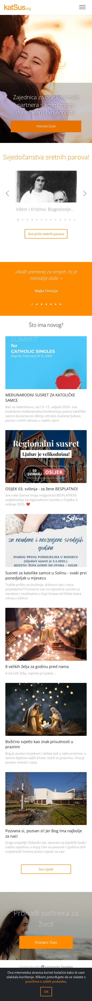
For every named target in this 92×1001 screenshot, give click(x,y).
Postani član (46, 126)
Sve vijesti (46, 869)
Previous (7, 193)
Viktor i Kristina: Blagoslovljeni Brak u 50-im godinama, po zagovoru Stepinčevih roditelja (47, 209)
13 (74, 219)
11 (65, 219)
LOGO (19, 7)
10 (60, 219)
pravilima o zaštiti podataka (45, 981)
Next (84, 193)
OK (46, 991)
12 (69, 219)
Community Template (59, 967)
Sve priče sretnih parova (46, 234)
